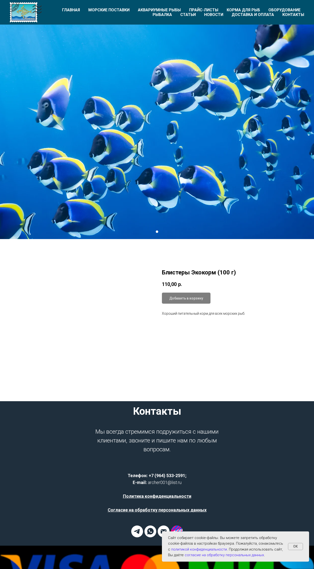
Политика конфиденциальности (157, 496)
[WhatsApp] (150, 536)
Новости (213, 14)
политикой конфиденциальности (199, 549)
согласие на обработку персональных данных (224, 555)
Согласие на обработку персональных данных (157, 509)
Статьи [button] (188, 14)
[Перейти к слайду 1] (157, 231)
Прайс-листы (203, 10)
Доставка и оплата (253, 14)
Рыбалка (162, 14)
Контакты (293, 14)
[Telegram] (137, 536)
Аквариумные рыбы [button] (159, 10)
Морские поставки (109, 10)
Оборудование (284, 10)
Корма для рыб (243, 10)
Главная (71, 10)
